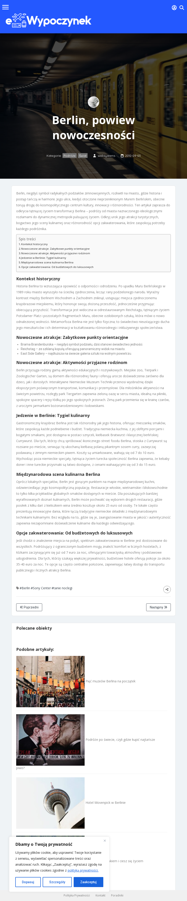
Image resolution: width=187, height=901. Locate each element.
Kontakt (100, 895)
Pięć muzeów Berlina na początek (110, 681)
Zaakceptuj (88, 882)
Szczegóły (57, 882)
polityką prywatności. (83, 870)
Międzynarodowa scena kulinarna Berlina (47, 262)
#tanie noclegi (62, 588)
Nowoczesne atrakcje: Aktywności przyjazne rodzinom (55, 253)
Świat (82, 155)
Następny (157, 607)
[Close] (104, 840)
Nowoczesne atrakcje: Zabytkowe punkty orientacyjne (55, 248)
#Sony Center (41, 588)
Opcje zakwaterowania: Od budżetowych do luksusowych (57, 267)
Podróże (69, 155)
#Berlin (25, 588)
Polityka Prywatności (77, 895)
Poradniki (117, 895)
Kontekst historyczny (34, 244)
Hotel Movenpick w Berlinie (105, 802)
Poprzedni (31, 607)
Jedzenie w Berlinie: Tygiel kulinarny (43, 257)
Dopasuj (28, 882)
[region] (59, 864)
